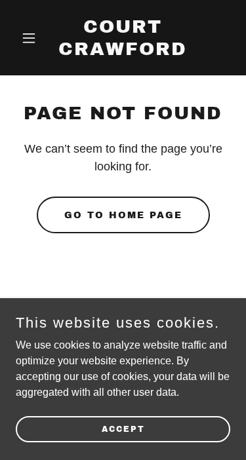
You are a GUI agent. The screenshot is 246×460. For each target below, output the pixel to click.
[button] (32, 38)
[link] (123, 51)
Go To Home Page (123, 215)
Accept (123, 428)
